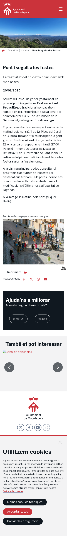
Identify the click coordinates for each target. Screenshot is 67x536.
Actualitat (13, 51)
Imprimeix (14, 272)
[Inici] (16, 9)
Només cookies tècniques (25, 502)
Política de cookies (13, 491)
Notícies (25, 51)
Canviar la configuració (22, 521)
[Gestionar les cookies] (63, 268)
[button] (33, 241)
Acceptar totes (17, 511)
